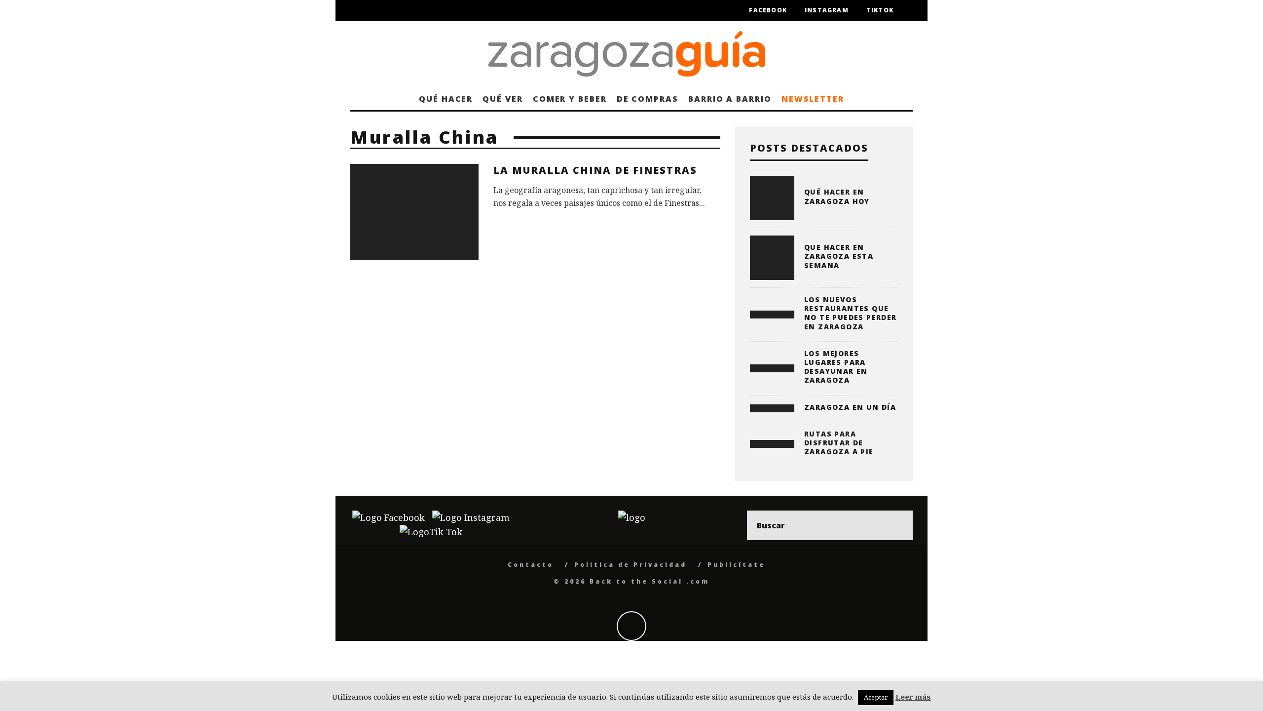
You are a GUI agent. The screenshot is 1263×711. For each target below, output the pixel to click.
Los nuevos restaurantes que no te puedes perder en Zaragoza (850, 313)
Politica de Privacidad (630, 564)
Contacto (531, 564)
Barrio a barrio (730, 98)
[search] (898, 525)
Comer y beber (570, 98)
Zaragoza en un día (850, 407)
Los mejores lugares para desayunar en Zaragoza (836, 367)
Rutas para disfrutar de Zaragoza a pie (839, 442)
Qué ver (502, 98)
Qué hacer (446, 98)
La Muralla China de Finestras (595, 170)
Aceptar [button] (876, 697)
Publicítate (736, 564)
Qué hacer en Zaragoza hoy (837, 196)
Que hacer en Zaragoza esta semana (838, 256)
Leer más (913, 697)
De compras (647, 98)
